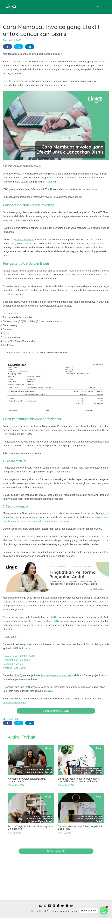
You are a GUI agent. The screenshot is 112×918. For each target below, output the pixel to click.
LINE (10, 81)
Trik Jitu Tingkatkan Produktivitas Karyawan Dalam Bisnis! (30, 827)
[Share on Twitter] (18, 46)
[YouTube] (71, 905)
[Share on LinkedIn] (29, 46)
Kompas (50, 181)
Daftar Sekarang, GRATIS (56, 711)
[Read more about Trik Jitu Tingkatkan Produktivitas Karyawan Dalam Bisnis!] (31, 808)
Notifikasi (14, 668)
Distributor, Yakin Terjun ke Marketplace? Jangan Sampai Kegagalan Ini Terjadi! (79, 780)
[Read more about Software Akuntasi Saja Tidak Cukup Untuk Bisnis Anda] (81, 808)
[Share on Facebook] (7, 46)
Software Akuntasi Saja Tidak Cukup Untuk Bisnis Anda (80, 827)
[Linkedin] (49, 905)
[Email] (40, 905)
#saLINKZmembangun (14, 702)
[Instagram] (53, 905)
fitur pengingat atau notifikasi (56, 675)
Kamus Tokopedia (24, 239)
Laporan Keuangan (13, 664)
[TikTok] (58, 905)
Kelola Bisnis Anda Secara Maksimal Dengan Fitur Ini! (27, 780)
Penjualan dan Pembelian (16, 660)
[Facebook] (67, 905)
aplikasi (51, 621)
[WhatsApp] (45, 905)
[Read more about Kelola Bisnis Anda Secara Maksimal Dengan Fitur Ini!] (31, 760)
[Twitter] (62, 905)
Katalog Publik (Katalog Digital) (19, 656)
